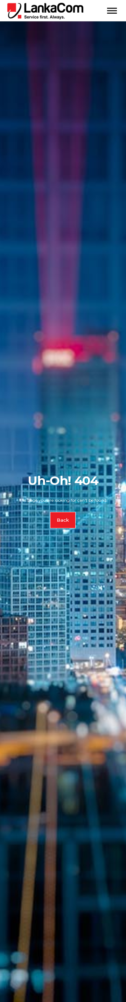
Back (63, 520)
